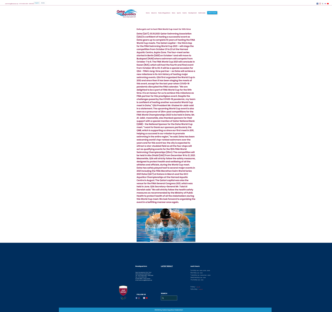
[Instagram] (320, 4)
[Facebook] (317, 4)
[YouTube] (328, 4)
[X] (323, 4)
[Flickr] (325, 4)
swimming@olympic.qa (11, 3)
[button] (212, 12)
